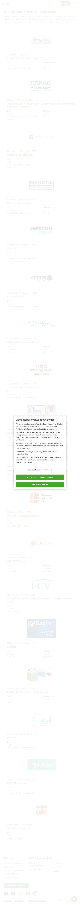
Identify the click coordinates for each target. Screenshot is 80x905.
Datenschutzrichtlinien (24, 462)
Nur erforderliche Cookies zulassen (40, 477)
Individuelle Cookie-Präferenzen (40, 470)
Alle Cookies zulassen (40, 484)
